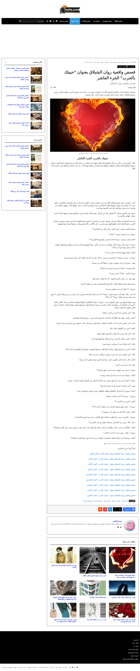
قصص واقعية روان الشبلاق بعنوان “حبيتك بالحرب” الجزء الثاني (111, 459)
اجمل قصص (125, 501)
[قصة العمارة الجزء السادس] (93, 588)
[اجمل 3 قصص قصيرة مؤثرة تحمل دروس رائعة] (36, 125)
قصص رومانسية (98, 501)
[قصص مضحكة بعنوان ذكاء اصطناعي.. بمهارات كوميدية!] (36, 107)
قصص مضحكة (64, 21)
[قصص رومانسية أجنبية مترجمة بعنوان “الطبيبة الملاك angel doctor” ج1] (63, 610)
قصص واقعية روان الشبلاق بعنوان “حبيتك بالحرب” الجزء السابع (111, 485)
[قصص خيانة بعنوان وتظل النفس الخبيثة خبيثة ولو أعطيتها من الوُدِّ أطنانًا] (63, 588)
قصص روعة (107, 501)
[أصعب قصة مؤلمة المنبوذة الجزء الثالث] (93, 560)
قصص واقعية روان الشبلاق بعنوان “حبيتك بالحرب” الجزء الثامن (111, 490)
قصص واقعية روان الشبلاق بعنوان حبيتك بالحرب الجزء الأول (112, 454)
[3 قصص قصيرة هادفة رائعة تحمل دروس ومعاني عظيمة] (36, 80)
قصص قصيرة (107, 21)
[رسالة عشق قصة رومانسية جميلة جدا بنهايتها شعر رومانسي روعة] (122, 560)
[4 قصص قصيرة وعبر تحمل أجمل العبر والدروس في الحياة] (36, 98)
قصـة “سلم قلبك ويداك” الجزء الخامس (123, 597)
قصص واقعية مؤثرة (88, 501)
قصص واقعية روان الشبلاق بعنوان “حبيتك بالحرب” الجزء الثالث (111, 464)
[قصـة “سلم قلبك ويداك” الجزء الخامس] (122, 588)
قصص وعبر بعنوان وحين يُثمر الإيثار (18, 113)
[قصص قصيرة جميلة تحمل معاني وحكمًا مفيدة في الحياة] (36, 89)
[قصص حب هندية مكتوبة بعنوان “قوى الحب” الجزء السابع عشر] (122, 610)
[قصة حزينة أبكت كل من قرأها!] (36, 194)
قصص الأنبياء (86, 21)
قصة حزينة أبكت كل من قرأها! (19, 191)
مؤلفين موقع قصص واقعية (130, 659)
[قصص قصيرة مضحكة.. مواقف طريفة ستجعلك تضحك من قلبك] (36, 71)
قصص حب (96, 21)
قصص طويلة (75, 21)
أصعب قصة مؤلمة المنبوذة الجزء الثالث (94, 575)
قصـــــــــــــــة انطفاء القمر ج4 (96, 619)
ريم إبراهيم (131, 87)
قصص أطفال (118, 21)
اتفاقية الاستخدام (133, 649)
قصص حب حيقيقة (116, 501)
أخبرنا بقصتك (134, 656)
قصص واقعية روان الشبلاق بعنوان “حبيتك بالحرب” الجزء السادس (110, 480)
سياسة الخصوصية (133, 652)
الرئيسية (131, 62)
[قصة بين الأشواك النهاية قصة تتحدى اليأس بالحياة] (63, 555)
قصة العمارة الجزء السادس (98, 597)
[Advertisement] (123, 40)
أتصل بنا (136, 646)
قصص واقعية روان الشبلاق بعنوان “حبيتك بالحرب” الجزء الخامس (110, 474)
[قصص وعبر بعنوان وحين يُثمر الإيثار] (36, 116)
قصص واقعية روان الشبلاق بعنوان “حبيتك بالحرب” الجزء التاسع (111, 495)
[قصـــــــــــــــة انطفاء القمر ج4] (93, 610)
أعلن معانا (135, 643)
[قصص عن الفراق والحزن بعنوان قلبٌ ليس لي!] (36, 203)
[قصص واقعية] (70, 9)
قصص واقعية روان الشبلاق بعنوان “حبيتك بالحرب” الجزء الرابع (111, 469)
